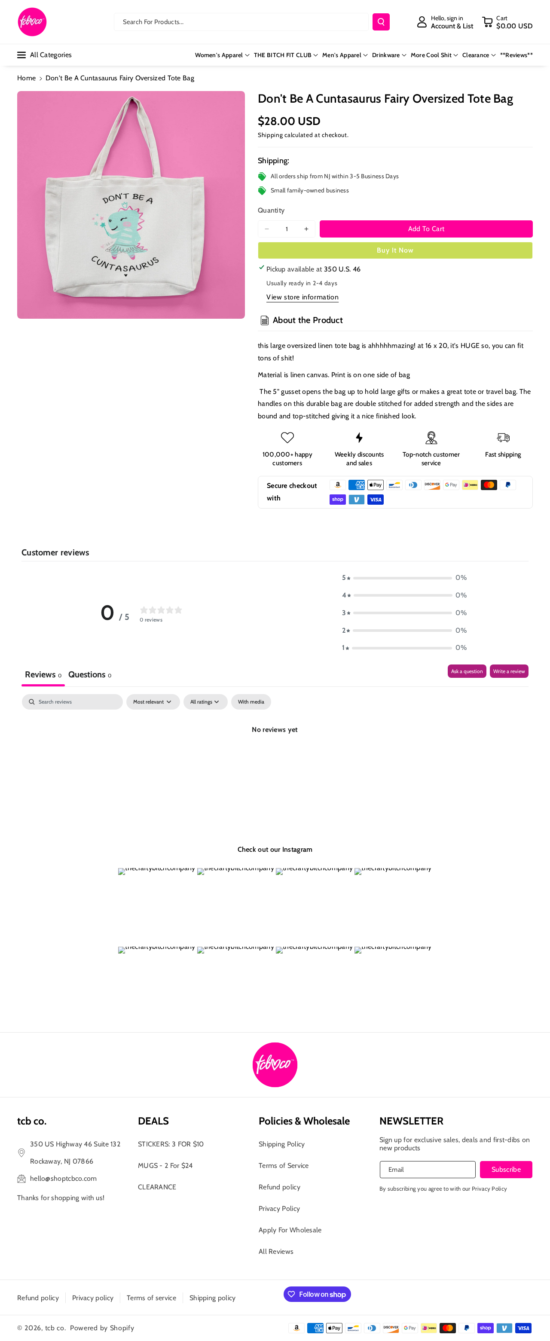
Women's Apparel (219, 55)
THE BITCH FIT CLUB (283, 55)
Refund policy (279, 1187)
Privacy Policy (279, 1208)
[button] (507, 21)
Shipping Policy (282, 1144)
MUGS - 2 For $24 (165, 1165)
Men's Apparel (341, 55)
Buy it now (395, 250)
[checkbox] (251, 702)
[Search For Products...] (381, 21)
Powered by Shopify (102, 1328)
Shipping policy (212, 1298)
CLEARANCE (157, 1187)
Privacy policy (92, 1298)
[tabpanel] (275, 759)
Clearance (475, 55)
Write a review (509, 671)
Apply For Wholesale (290, 1230)
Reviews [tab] (43, 674)
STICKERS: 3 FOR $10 (171, 1144)
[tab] (90, 675)
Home (26, 78)
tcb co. (55, 1328)
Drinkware (386, 55)
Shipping (270, 135)
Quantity (271, 210)
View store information (302, 297)
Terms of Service (284, 1165)
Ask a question (467, 671)
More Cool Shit (431, 55)
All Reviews (276, 1251)
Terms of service (151, 1298)
